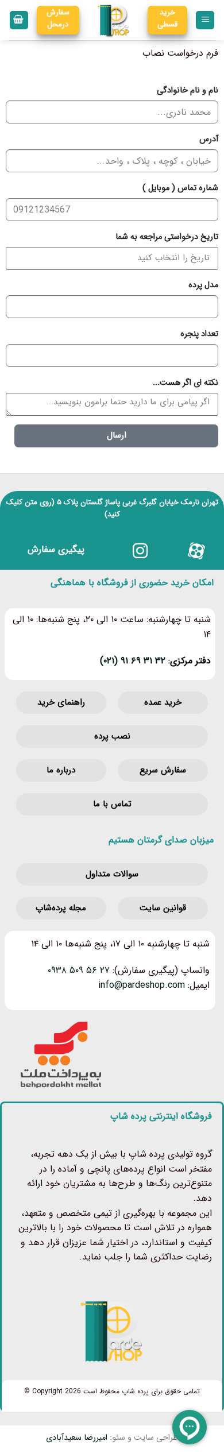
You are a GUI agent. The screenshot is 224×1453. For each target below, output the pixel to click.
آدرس (208, 139)
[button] (205, 20)
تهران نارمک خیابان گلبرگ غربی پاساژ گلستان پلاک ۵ (137, 502)
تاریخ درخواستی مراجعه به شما (166, 237)
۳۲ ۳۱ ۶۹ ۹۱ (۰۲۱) (132, 661)
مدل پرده (203, 285)
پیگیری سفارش (56, 549)
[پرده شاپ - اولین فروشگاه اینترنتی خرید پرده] (114, 20)
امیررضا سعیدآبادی (76, 1437)
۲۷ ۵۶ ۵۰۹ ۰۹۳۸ (79, 970)
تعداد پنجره (199, 334)
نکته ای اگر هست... (185, 382)
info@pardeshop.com (141, 985)
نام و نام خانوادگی (187, 90)
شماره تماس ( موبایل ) (180, 188)
